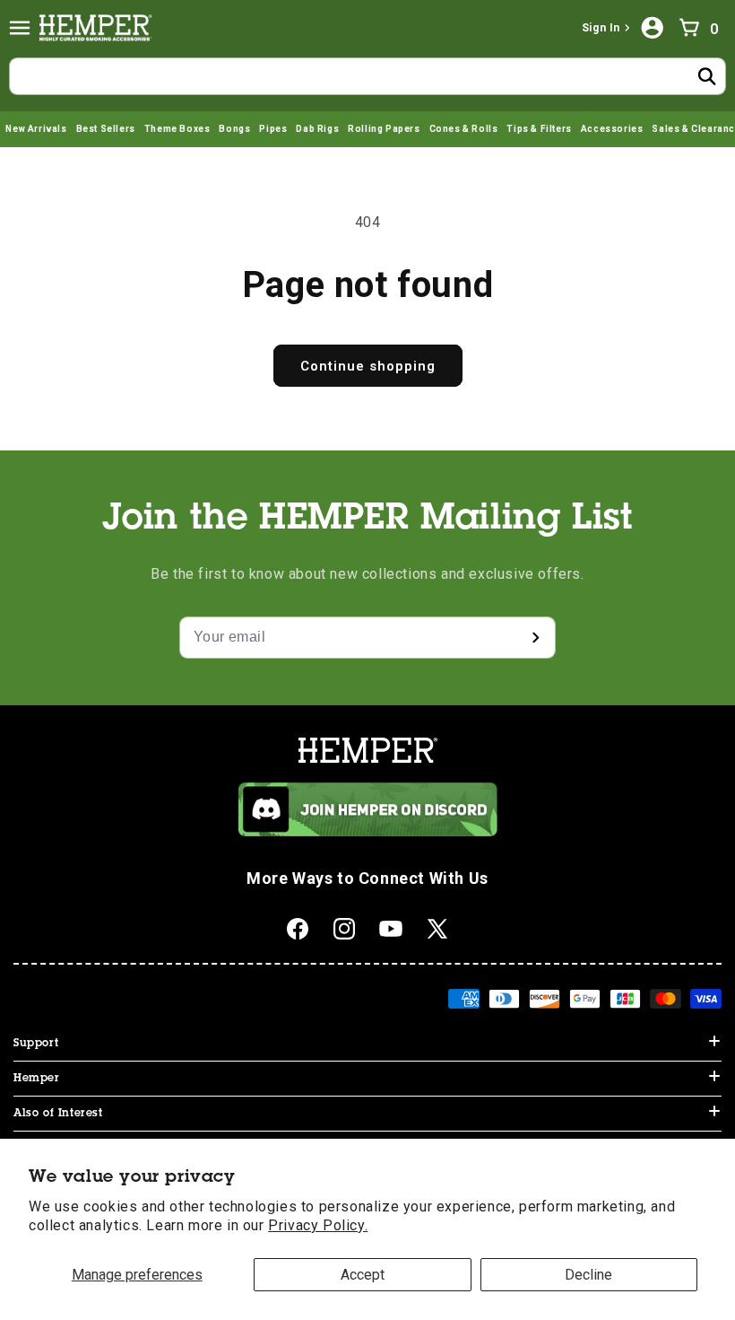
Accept (363, 1274)
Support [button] (35, 1043)
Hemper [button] (36, 1078)
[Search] (707, 76)
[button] (19, 28)
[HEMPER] (99, 27)
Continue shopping (368, 366)
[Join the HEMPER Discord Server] (367, 831)
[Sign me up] (535, 637)
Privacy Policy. (318, 1225)
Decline (588, 1274)
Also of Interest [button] (58, 1113)
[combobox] (367, 76)
